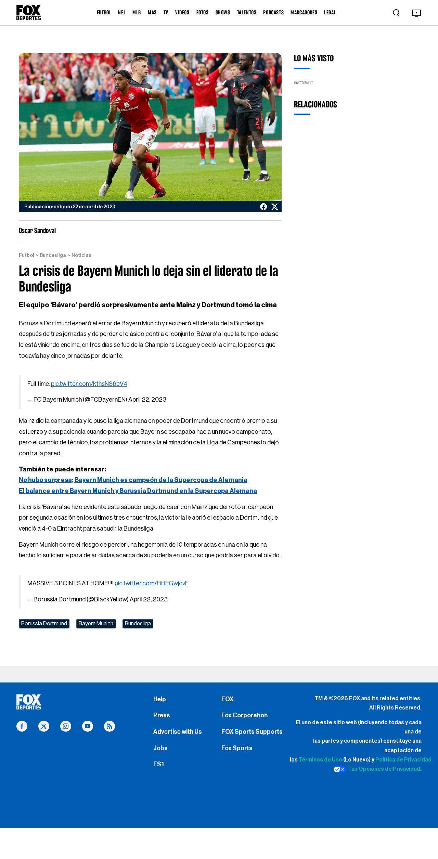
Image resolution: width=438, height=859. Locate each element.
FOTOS (202, 12)
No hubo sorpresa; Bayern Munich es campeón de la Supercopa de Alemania (133, 480)
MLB (136, 12)
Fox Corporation (244, 715)
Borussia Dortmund (44, 623)
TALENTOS (247, 12)
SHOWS (223, 12)
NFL (122, 12)
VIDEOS (182, 12)
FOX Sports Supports (252, 732)
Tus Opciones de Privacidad (384, 769)
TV (166, 12)
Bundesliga (53, 255)
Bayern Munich (96, 623)
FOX (227, 699)
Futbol (26, 255)
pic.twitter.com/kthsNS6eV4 (89, 384)
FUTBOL (104, 12)
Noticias (81, 255)
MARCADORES (304, 12)
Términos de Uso (320, 760)
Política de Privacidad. (404, 760)
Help (159, 699)
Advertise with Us (177, 732)
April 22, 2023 (147, 399)
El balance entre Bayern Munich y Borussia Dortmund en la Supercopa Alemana (138, 491)
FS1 (158, 764)
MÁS (152, 12)
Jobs (160, 748)
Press (161, 715)
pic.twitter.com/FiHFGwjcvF (152, 583)
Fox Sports (237, 748)
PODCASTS (273, 12)
